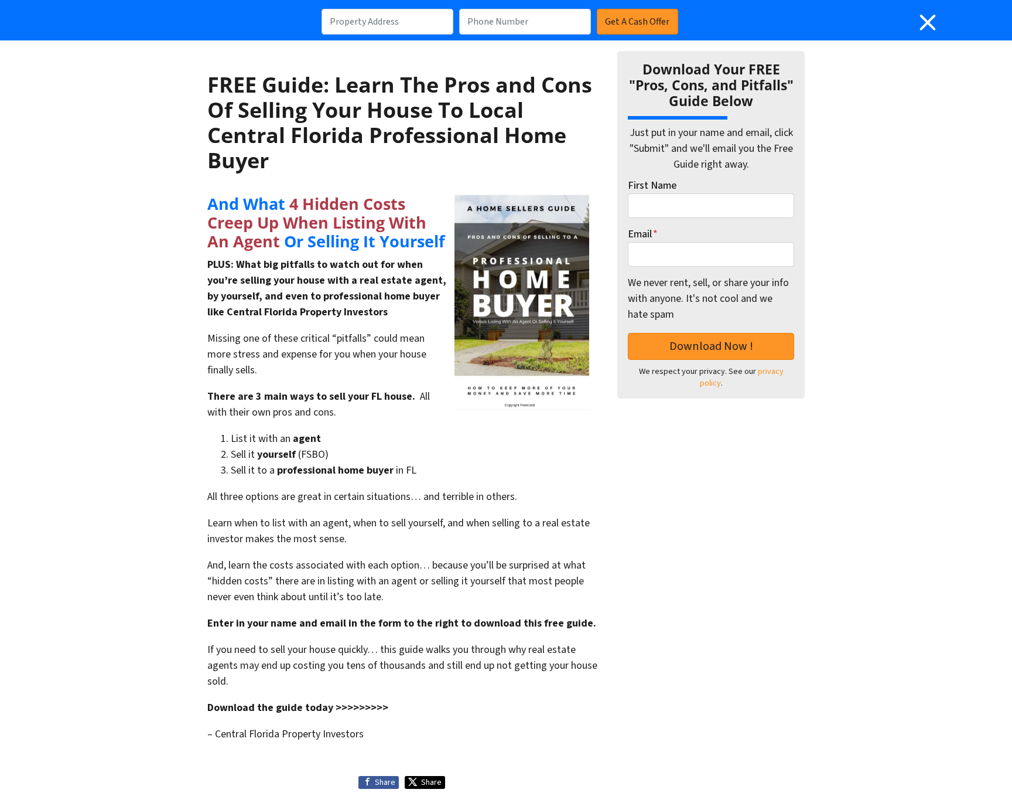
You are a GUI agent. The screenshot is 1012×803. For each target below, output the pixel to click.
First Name (652, 185)
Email (643, 234)
